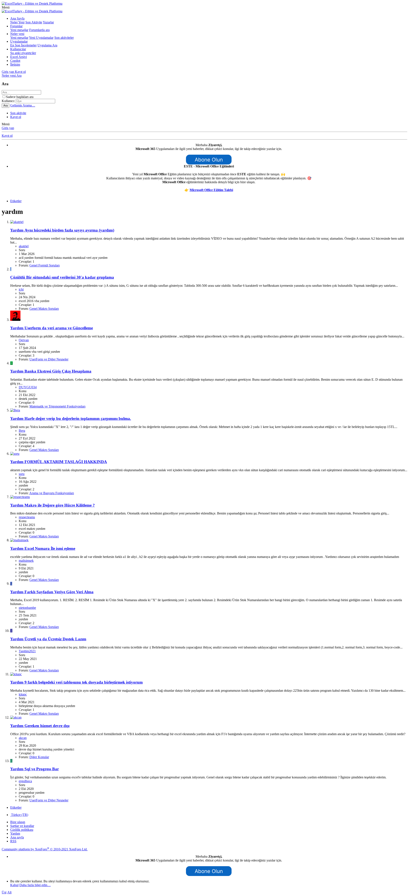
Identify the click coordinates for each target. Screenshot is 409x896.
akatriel (24, 246)
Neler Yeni (17, 22)
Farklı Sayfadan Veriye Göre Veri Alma (52, 592)
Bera (22, 430)
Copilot (15, 60)
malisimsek (26, 560)
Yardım (15, 833)
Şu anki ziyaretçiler (23, 53)
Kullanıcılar (18, 49)
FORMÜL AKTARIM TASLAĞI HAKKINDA (58, 462)
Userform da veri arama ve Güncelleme (51, 328)
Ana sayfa (17, 837)
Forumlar (16, 26)
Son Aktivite (33, 22)
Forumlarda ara (39, 30)
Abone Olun (209, 160)
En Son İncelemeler (23, 45)
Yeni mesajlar (19, 30)
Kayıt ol (15, 117)
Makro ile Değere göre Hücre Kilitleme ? (52, 505)
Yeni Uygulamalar (41, 37)
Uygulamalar (19, 41)
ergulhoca (25, 781)
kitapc (23, 694)
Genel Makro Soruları (44, 308)
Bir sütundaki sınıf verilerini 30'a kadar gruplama (62, 277)
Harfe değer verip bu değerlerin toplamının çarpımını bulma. (70, 418)
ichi (21, 289)
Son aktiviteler (64, 37)
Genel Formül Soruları (44, 265)
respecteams (27, 517)
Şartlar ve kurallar (22, 826)
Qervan (24, 340)
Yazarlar (48, 22)
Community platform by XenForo (45, 849)
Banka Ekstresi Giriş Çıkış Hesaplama (50, 371)
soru (21, 474)
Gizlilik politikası (21, 829)
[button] (6, 7)
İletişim (15, 64)
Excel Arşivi (18, 57)
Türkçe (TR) (19, 815)
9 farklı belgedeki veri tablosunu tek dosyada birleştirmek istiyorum (76, 682)
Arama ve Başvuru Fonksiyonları (51, 493)
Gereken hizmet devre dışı (39, 725)
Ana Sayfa (17, 18)
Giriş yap (8, 128)
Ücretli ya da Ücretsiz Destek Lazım (48, 639)
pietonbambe (27, 607)
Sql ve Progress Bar (34, 769)
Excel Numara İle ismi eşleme (42, 548)
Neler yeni (17, 34)
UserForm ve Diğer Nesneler (48, 359)
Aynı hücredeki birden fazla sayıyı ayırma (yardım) (62, 230)
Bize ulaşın (17, 822)
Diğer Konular (39, 757)
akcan (23, 738)
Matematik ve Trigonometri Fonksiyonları (57, 406)
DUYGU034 (28, 387)
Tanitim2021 (27, 651)
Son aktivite (18, 113)
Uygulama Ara (47, 45)
